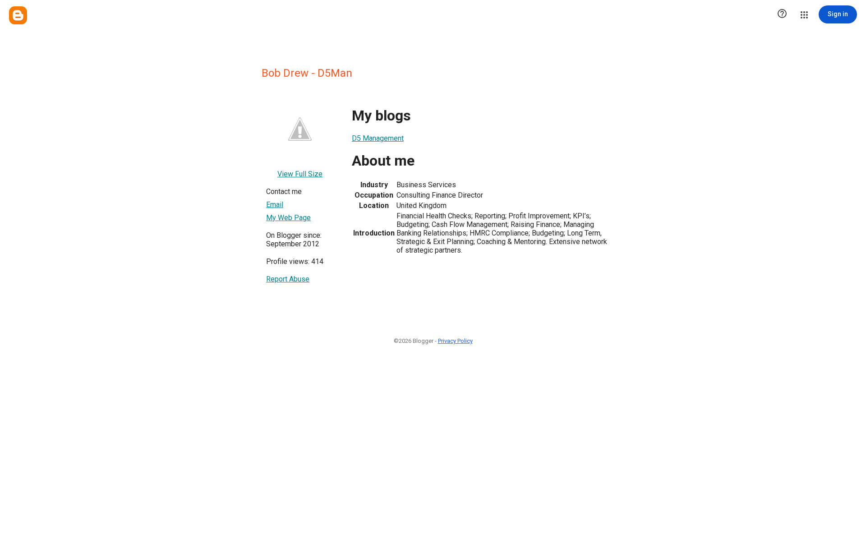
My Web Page (288, 217)
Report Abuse (287, 279)
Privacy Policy (455, 340)
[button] (782, 14)
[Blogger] (18, 15)
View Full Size (299, 174)
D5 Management (378, 138)
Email (274, 204)
